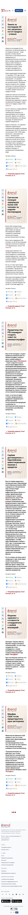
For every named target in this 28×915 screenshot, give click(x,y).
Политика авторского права (8, 883)
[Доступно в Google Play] (17, 901)
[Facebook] (6, 894)
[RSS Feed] (23, 894)
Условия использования (7, 879)
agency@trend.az (5, 839)
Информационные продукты (8, 873)
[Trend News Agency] (5, 825)
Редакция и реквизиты (7, 858)
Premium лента (5, 849)
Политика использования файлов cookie (11, 886)
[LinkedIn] (19, 894)
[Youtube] (13, 894)
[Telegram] (16, 894)
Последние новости (6, 847)
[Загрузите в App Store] (6, 901)
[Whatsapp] (2, 894)
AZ (14, 912)
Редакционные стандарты (8, 862)
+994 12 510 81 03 (5, 838)
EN (11, 912)
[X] (9, 894)
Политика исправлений (7, 865)
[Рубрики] (25, 10)
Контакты (3, 860)
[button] (2, 17)
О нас (2, 855)
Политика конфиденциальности (9, 881)
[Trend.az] (5, 10)
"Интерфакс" (9, 771)
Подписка (3, 871)
